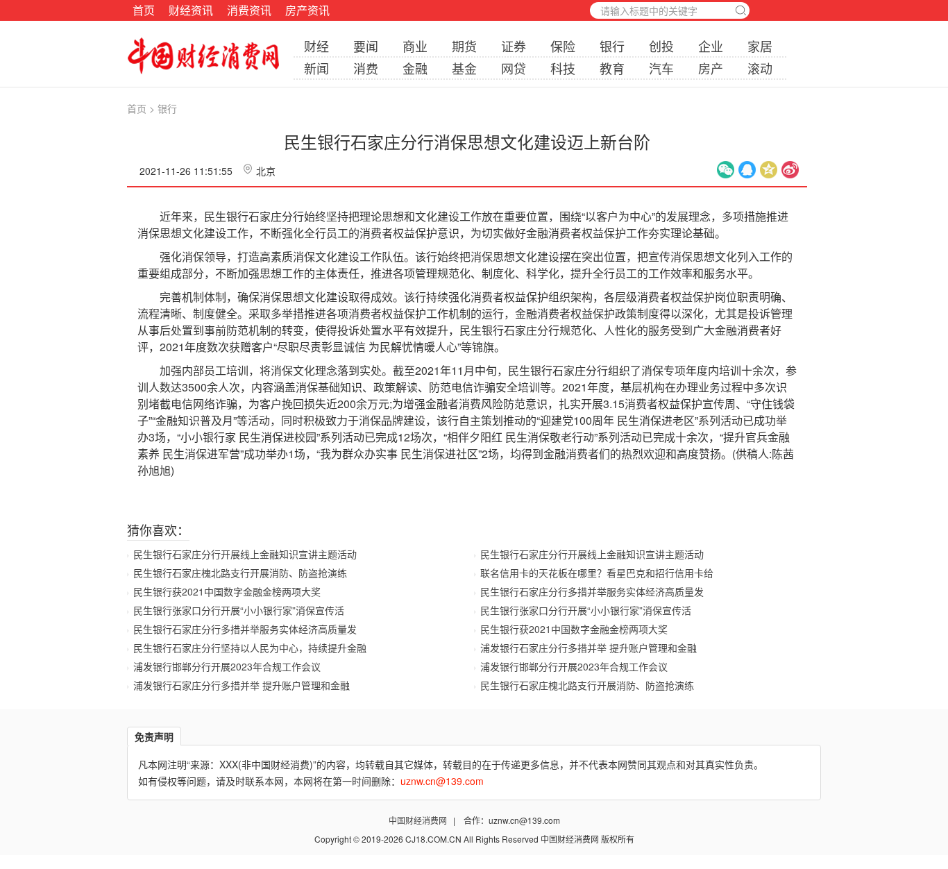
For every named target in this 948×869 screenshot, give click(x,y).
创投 (661, 46)
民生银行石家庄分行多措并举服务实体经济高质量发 (245, 629)
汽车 (661, 68)
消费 (365, 68)
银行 (612, 46)
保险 (562, 46)
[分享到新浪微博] (790, 169)
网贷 (513, 68)
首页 (144, 10)
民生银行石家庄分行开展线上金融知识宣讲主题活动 (245, 554)
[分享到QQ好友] (747, 169)
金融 (415, 68)
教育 (612, 68)
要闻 (365, 46)
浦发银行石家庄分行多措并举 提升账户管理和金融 (241, 685)
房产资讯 (307, 10)
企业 (710, 46)
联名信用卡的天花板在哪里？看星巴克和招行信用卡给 (596, 573)
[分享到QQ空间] (768, 169)
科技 (562, 68)
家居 (759, 46)
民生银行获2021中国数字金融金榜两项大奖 (227, 591)
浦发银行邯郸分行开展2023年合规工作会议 (227, 666)
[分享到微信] (725, 169)
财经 (316, 46)
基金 (464, 68)
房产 (710, 68)
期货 (464, 46)
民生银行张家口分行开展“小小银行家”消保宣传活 (238, 610)
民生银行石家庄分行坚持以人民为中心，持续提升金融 (249, 648)
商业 (415, 46)
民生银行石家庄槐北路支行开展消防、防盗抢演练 (240, 573)
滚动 (759, 68)
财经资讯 (191, 10)
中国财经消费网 (419, 820)
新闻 (316, 68)
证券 (513, 46)
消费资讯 (249, 10)
